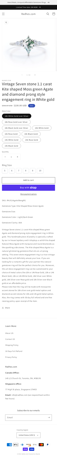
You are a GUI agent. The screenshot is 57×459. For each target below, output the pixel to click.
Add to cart (28, 180)
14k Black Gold (11, 146)
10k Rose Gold (11, 134)
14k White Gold (11, 140)
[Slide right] (35, 75)
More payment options (28, 194)
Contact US (10, 339)
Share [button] (7, 308)
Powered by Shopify (34, 454)
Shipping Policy (11, 345)
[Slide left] (22, 75)
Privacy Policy (11, 357)
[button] (3, 14)
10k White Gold (42, 128)
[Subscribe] (49, 417)
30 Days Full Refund (13, 351)
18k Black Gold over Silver (16, 128)
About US (9, 333)
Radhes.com (25, 454)
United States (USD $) (27, 435)
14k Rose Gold (31, 140)
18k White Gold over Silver (16, 116)
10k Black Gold (31, 134)
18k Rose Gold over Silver (16, 122)
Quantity (5, 152)
